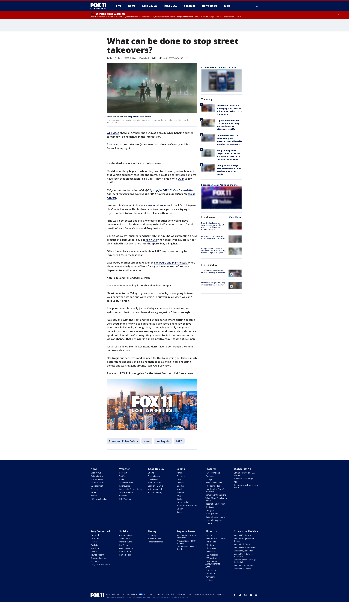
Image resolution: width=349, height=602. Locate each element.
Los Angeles (163, 441)
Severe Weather (126, 492)
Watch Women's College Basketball (245, 560)
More (227, 5)
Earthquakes (124, 486)
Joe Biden (123, 545)
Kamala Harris (125, 551)
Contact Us (210, 573)
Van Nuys (151, 239)
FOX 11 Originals (212, 472)
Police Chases (97, 479)
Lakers (180, 479)
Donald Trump (125, 541)
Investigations (211, 513)
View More (235, 217)
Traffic (122, 476)
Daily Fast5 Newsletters (101, 564)
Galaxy (180, 508)
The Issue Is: (210, 476)
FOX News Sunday (99, 499)
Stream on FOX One (246, 531)
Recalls (94, 492)
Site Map (209, 580)
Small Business (154, 538)
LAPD (181, 178)
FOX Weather (125, 499)
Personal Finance (155, 541)
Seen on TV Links (155, 486)
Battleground (125, 554)
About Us (211, 531)
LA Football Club (184, 502)
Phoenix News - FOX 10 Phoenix (187, 542)
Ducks (179, 499)
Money (152, 531)
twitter (240, 595)
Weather (124, 469)
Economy (152, 535)
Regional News (186, 531)
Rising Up (209, 510)
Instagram (95, 538)
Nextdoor (95, 548)
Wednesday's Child (213, 482)
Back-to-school (154, 482)
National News (97, 482)
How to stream (97, 554)
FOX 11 (126, 58)
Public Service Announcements (212, 562)
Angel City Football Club (187, 505)
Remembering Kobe (214, 520)
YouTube (94, 545)
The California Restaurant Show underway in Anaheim (213, 271)
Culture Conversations (215, 517)
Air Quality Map (126, 482)
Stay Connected (100, 531)
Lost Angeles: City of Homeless (214, 490)
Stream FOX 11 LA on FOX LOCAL (219, 67)
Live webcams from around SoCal (246, 486)
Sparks (180, 512)
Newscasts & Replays (243, 478)
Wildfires (123, 495)
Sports (181, 469)
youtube (251, 595)
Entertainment (97, 486)
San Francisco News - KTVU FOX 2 (186, 536)
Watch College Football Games (244, 539)
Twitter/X (95, 551)
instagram (245, 595)
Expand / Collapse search (256, 6)
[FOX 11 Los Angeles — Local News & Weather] (100, 6)
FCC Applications (212, 558)
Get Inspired (210, 507)
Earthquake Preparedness (130, 489)
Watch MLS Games (242, 568)
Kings (179, 495)
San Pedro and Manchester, (171, 262)
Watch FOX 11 (242, 469)
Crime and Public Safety (141, 58)
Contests (209, 535)
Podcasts (95, 561)
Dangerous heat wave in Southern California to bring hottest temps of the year (213, 250)
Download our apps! (99, 558)
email (256, 595)
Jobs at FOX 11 (212, 548)
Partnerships (210, 577)
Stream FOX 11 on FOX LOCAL (244, 474)
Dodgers (180, 486)
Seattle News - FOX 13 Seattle (187, 547)
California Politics (126, 535)
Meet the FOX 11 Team (215, 538)
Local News (208, 217)
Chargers (181, 476)
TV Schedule (210, 541)
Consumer (95, 489)
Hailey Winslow (115, 58)
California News (97, 476)
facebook (234, 595)
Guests (151, 472)
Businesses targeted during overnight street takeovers (213, 283)
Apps (236, 481)
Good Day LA (156, 469)
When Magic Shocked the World (216, 499)
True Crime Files (212, 486)
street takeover (157, 205)
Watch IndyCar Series (243, 550)
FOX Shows (210, 545)
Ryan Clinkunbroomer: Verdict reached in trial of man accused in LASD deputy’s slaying (212, 226)
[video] (235, 273)
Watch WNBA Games (243, 565)
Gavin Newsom (126, 548)
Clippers (180, 482)
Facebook (95, 535)
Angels (180, 489)
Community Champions (215, 495)
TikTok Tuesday (155, 492)
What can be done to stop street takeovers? (129, 116)
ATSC (207, 567)
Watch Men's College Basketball (243, 555)
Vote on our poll (155, 489)
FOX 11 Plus (210, 570)
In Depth (209, 479)
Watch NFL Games (242, 535)
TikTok (94, 541)
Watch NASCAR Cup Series (246, 547)
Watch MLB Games (242, 544)
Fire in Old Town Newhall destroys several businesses (213, 237)
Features (210, 469)
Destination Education (215, 504)
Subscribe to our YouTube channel (219, 184)
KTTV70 (208, 523)
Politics (94, 495)
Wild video (113, 132)
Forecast (123, 472)
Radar (121, 479)
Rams (179, 472)
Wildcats (180, 492)
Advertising (210, 551)
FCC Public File (211, 554)
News (146, 441)
